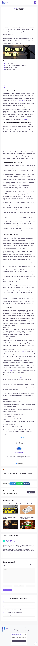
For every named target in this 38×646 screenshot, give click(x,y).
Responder (33, 555)
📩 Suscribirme (31, 492)
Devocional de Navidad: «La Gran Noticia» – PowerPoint (9, 518)
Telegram (13, 483)
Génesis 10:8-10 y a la (21, 100)
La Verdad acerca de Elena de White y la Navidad (10, 503)
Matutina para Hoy (28, 631)
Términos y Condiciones (18, 632)
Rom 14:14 (10, 370)
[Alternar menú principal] (35, 2)
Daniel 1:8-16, (24, 351)
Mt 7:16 (25, 119)
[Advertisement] (19, 19)
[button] (32, 2)
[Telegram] (5, 631)
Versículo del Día (27, 629)
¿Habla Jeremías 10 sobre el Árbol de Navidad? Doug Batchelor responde (27, 518)
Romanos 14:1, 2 (15, 332)
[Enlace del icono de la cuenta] (30, 2)
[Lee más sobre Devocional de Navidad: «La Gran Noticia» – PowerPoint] (10, 524)
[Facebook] (2, 631)
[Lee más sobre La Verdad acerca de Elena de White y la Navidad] (10, 509)
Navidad (17, 8)
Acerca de (15, 629)
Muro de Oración (27, 630)
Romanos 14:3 (18, 377)
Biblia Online (27, 627)
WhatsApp (20, 483)
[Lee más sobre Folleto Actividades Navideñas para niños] (27, 509)
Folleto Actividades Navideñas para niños (26, 503)
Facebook (27, 483)
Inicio (14, 8)
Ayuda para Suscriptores (18, 630)
